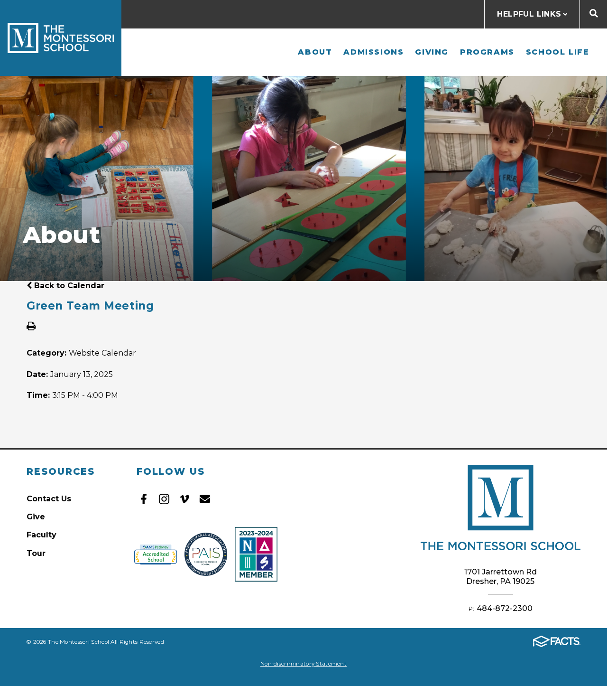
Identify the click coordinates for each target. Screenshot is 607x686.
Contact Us (49, 498)
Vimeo (184, 499)
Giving (432, 51)
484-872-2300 (505, 608)
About (315, 51)
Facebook (144, 499)
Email (205, 499)
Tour (36, 553)
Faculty (41, 534)
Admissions (373, 51)
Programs (487, 51)
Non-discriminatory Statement (303, 663)
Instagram (164, 499)
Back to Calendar (68, 285)
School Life (557, 51)
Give (36, 516)
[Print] (31, 326)
